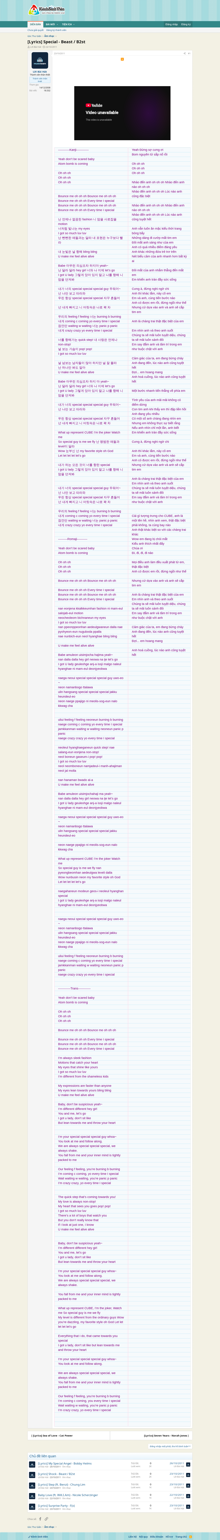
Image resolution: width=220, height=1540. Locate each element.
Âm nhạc (66, 1466)
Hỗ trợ (169, 1536)
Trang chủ (181, 1536)
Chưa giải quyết (36, 30)
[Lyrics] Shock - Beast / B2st (56, 1474)
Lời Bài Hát (35, 46)
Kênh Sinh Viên (39, 1536)
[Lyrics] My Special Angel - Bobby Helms (65, 1463)
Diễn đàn (35, 24)
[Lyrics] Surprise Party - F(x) (56, 1506)
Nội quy (143, 1536)
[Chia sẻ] (184, 54)
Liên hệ (132, 1536)
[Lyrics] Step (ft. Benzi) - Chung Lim (61, 1484)
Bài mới (50, 24)
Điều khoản (156, 1536)
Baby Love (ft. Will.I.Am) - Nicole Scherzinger (68, 1495)
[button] (57, 24)
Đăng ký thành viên (56, 30)
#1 (189, 53)
